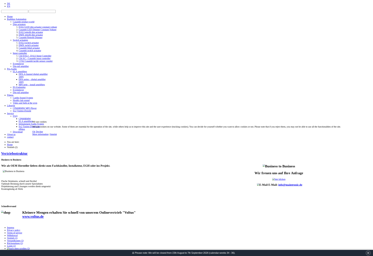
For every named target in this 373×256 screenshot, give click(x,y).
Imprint (53, 134)
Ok (33, 131)
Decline (39, 131)
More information (40, 134)
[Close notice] (368, 252)
